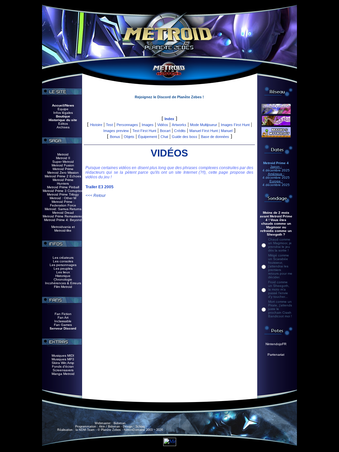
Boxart (165, 131)
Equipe (63, 109)
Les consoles (63, 261)
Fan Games (63, 325)
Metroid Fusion (63, 165)
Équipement (147, 137)
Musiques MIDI (63, 355)
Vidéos (162, 125)
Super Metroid (63, 161)
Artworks (179, 125)
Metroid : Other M (63, 198)
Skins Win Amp (63, 363)
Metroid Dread (63, 212)
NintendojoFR (276, 344)
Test (109, 125)
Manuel (226, 131)
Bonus (115, 137)
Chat (164, 137)
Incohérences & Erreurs (63, 283)
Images (148, 125)
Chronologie (63, 279)
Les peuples (63, 268)
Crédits (180, 131)
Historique (63, 276)
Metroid (63, 154)
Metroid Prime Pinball (63, 187)
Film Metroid (63, 287)
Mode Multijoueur (203, 125)
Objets (129, 137)
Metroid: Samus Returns (63, 209)
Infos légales (63, 112)
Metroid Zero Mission (63, 172)
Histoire (96, 125)
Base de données (215, 137)
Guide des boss (184, 137)
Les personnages (63, 265)
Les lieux (63, 272)
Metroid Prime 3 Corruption (63, 191)
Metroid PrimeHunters (63, 181)
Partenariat (275, 354)
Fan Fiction (63, 314)
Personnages (127, 125)
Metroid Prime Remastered (63, 216)
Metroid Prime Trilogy (63, 194)
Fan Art (63, 317)
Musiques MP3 (63, 359)
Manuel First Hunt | (205, 131)
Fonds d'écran (63, 366)
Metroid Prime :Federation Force (63, 203)
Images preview (116, 131)
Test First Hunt (144, 131)
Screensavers (63, 370)
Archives (63, 127)
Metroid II (63, 158)
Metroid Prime (63, 169)
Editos (63, 123)
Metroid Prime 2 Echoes (63, 176)
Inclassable (63, 321)
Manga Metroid (63, 374)
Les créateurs (63, 257)
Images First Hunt (235, 125)
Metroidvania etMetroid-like (63, 228)
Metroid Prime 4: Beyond (63, 220)
